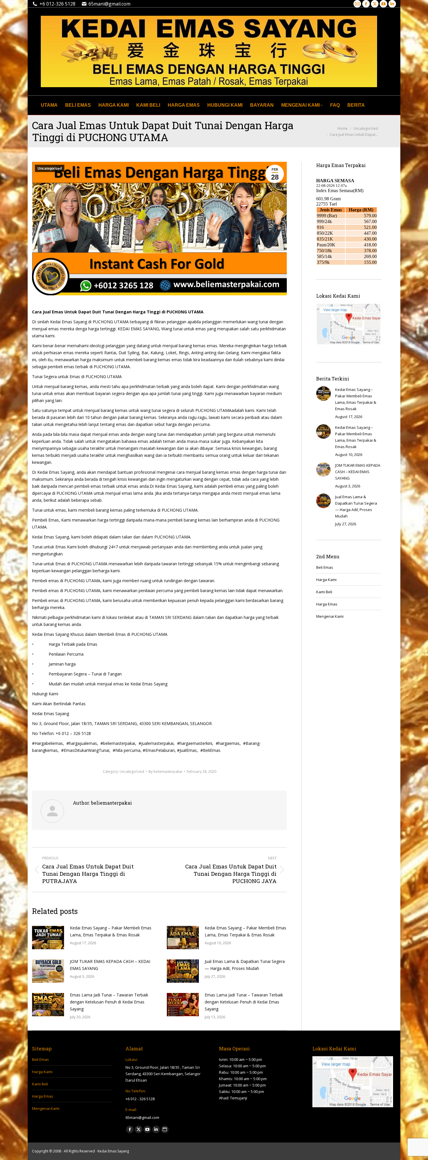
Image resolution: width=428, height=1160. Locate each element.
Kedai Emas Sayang (113, 1151)
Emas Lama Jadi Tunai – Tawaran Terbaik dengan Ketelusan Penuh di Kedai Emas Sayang (109, 1002)
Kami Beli (324, 591)
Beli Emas (324, 567)
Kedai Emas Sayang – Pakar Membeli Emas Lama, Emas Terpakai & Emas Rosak (110, 931)
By (165, 771)
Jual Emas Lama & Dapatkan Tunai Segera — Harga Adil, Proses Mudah (245, 965)
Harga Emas (326, 604)
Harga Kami (326, 579)
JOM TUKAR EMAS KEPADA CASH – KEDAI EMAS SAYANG (110, 965)
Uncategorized (50, 168)
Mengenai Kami (330, 616)
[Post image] (48, 937)
